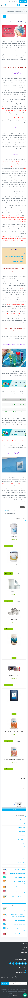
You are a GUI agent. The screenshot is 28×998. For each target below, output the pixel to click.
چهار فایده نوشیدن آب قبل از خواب (18, 934)
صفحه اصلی (25, 9)
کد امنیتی (24, 803)
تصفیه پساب (22, 855)
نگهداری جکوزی (22, 847)
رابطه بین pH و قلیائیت (18, 261)
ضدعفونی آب (22, 835)
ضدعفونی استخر (21, 839)
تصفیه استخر (22, 843)
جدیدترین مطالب (14, 902)
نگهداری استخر (22, 506)
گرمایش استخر (22, 851)
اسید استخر (14, 703)
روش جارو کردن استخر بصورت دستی (17, 896)
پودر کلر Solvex (14, 564)
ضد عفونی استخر (21, 862)
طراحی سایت (17, 996)
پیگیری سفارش (24, 952)
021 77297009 (22, 970)
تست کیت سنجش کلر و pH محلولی (14, 675)
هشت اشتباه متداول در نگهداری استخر (17, 873)
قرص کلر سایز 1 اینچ (14, 619)
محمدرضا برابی (5, 510)
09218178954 (22, 967)
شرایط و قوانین (24, 949)
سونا (24, 858)
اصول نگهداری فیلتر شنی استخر (18, 887)
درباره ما (25, 955)
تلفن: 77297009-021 (13, 1)
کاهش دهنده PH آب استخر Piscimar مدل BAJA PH (14, 731)
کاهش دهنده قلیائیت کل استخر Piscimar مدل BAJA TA (14, 759)
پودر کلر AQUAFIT (14, 536)
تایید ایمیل (5, 983)
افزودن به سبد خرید (8, 545)
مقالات (20, 9)
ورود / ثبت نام (23, 1)
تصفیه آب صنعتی (21, 827)
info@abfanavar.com (20, 972)
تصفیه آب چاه (22, 823)
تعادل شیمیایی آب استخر (17, 254)
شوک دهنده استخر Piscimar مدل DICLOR (14, 647)
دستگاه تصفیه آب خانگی (20, 920)
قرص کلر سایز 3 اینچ (14, 591)
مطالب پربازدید (14, 905)
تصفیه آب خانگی (21, 819)
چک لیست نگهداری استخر (20, 869)
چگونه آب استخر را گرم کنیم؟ (19, 924)
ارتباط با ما (25, 947)
